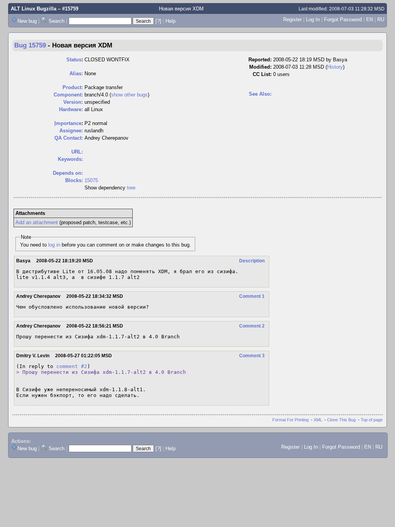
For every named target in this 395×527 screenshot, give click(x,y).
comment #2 (71, 366)
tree (131, 188)
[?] (158, 21)
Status (73, 59)
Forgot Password (343, 19)
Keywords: (70, 159)
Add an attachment (36, 222)
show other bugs (129, 95)
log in (54, 245)
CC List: (262, 74)
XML (318, 419)
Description (252, 261)
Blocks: (74, 180)
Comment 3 (252, 355)
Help (170, 21)
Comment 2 (252, 326)
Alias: (76, 73)
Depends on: (68, 173)
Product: (72, 87)
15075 (91, 180)
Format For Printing (290, 419)
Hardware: (71, 109)
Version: (73, 102)
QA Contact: (68, 138)
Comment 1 (252, 296)
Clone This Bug (341, 419)
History (335, 67)
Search (56, 21)
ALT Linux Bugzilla (33, 9)
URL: (77, 152)
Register (292, 19)
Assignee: (71, 130)
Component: (68, 95)
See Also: (260, 94)
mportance (67, 123)
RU (380, 19)
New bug (27, 21)
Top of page (372, 419)
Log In (313, 19)
